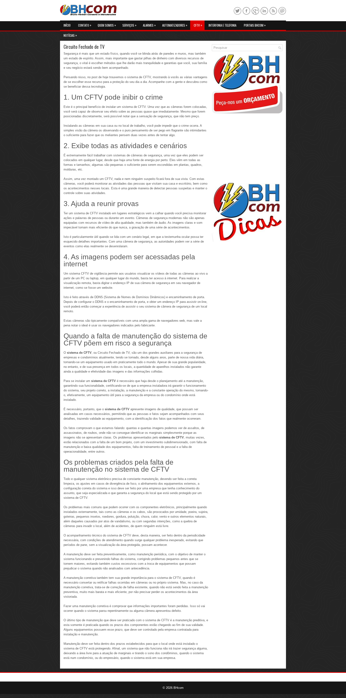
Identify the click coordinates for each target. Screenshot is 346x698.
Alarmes (149, 25)
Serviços (129, 25)
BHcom (178, 688)
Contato (84, 25)
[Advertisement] (247, 148)
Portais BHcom (255, 25)
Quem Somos (107, 25)
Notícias (70, 35)
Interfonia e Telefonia (222, 25)
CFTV (198, 25)
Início (67, 25)
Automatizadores (174, 25)
